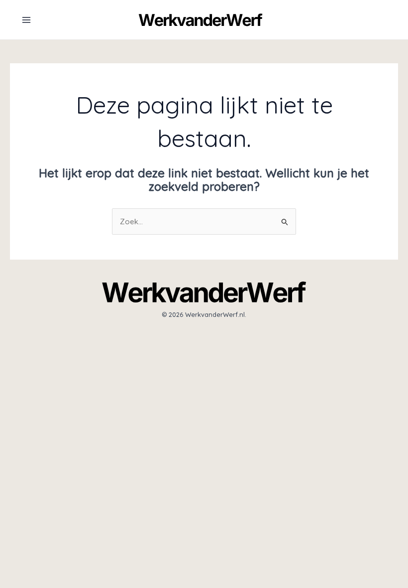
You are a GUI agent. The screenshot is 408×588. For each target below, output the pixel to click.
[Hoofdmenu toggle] (26, 19)
